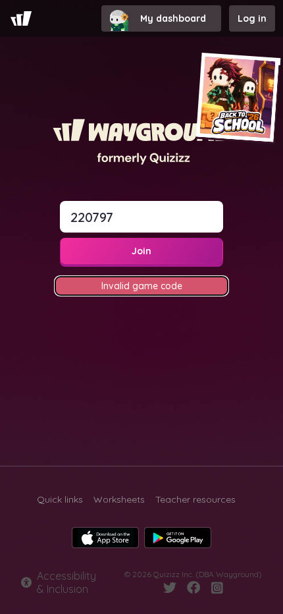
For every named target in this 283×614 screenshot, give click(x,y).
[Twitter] (170, 588)
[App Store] (105, 537)
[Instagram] (217, 588)
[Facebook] (193, 588)
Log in (252, 18)
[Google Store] (177, 537)
